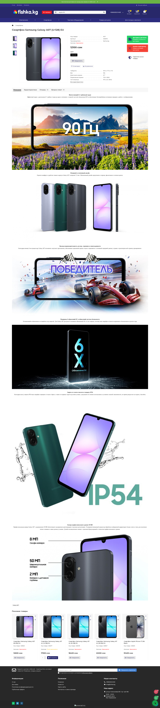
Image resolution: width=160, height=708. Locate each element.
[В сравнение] (35, 619)
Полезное (62, 678)
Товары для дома (105, 20)
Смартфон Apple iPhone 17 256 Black (134, 642)
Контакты (26, 5)
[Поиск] (104, 12)
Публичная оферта (18, 689)
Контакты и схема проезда (67, 689)
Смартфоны (19, 25)
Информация (17, 678)
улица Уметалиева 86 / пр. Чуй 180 (117, 691)
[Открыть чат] (155, 703)
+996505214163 (115, 12)
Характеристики (30, 90)
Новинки (61, 682)
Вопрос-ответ (57, 90)
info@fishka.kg (110, 684)
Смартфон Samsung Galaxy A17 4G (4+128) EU (51, 642)
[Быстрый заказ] (61, 657)
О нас (13, 5)
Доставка (19, 5)
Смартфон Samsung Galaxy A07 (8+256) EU (24, 642)
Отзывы (44, 90)
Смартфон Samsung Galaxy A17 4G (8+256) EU (106, 642)
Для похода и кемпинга (133, 20)
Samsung (106, 41)
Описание (17, 90)
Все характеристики (76, 82)
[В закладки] (35, 616)
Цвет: (72, 51)
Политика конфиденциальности (22, 687)
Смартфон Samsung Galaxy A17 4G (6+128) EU (79, 642)
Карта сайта (62, 687)
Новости (61, 684)
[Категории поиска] (56, 12)
